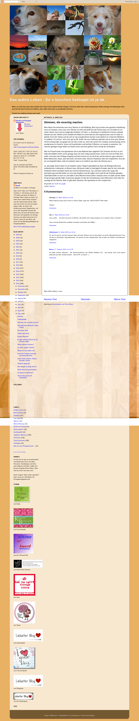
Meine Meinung (19, 424)
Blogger (91, 715)
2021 (18, 250)
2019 (18, 256)
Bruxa (51, 249)
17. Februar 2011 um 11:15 (63, 249)
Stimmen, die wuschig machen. (28, 322)
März (20, 314)
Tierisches (17, 437)
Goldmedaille (21, 319)
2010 (18, 283)
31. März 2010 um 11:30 (64, 197)
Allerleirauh (53, 232)
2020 (18, 253)
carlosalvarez (75, 715)
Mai (19, 307)
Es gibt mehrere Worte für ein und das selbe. (27, 340)
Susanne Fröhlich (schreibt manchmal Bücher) (26, 354)
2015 (18, 268)
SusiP (57, 184)
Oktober (21, 292)
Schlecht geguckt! (23, 363)
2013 (18, 274)
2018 (18, 259)
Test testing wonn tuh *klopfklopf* (24, 376)
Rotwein (20, 316)
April (19, 310)
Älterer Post (119, 299)
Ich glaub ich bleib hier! (25, 373)
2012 (18, 277)
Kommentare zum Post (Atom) (62, 304)
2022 (18, 247)
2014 (18, 271)
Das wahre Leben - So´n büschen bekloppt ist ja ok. (57, 100)
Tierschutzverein (19, 440)
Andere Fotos (18, 410)
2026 (18, 235)
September (22, 295)
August (20, 298)
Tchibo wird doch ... (24, 333)
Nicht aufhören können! (25, 344)
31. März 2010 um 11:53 (60, 215)
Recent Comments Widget (20, 452)
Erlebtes (16, 415)
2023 (18, 244)
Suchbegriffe (18, 432)
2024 (18, 241)
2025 (18, 238)
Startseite (85, 299)
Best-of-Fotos (18, 413)
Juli (19, 301)
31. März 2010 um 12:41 (66, 232)
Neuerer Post (50, 299)
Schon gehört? (19, 429)
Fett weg (17, 418)
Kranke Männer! (23, 336)
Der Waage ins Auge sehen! (27, 366)
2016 (18, 265)
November (21, 289)
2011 (18, 280)
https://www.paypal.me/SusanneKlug (26, 147)
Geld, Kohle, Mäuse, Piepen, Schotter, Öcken (27, 359)
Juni (19, 304)
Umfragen (17, 443)
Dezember (21, 286)
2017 (18, 262)
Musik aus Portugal (20, 426)
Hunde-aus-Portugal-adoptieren (23, 121)
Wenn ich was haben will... (26, 350)
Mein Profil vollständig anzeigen (24, 226)
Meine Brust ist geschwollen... (27, 369)
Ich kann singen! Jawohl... (26, 347)
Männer (52, 186)
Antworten (52, 208)
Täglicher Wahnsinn (20, 435)
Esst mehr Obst (22, 330)
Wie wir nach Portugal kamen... (24, 446)
